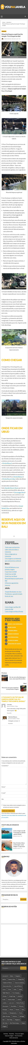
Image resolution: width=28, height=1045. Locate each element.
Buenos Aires (11, 979)
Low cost (11, 1003)
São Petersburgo (14, 1023)
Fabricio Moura (7, 38)
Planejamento (13, 1013)
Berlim (4, 979)
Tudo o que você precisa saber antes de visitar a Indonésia (12, 549)
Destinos (5, 1033)
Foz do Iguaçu (16, 992)
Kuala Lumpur (11, 999)
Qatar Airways (6, 1016)
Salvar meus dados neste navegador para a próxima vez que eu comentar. (14, 806)
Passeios (4, 1013)
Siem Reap (9, 1019)
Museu (11, 1009)
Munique (4, 1009)
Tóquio (23, 1023)
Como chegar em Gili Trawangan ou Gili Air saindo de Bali (19, 832)
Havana (4, 996)
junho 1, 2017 (16, 38)
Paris (23, 1009)
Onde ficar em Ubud (11, 576)
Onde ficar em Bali (10, 574)
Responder (9, 713)
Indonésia (4, 31)
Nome (4, 787)
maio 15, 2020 (17, 848)
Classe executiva (6, 986)
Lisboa (19, 999)
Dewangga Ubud (19, 492)
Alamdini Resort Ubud (11, 488)
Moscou (21, 1006)
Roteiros (15, 1016)
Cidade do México (7, 982)
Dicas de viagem (19, 1033)
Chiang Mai (21, 979)
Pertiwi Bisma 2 (7, 463)
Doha (14, 989)
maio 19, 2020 (17, 836)
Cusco (4, 989)
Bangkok (17, 976)
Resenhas (11, 1033)
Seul (3, 1019)
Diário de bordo (13, 1037)
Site (3, 799)
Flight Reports (6, 992)
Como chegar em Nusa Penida (14, 611)
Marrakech (5, 1006)
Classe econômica (19, 982)
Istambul (19, 996)
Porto (20, 1013)
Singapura (17, 1019)
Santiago (21, 1016)
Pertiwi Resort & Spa (9, 479)
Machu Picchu (20, 1003)
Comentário (5, 765)
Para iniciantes (18, 1035)
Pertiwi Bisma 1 (18, 477)
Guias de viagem (9, 1035)
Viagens (4, 1026)
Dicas (9, 989)
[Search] (25, 16)
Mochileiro (14, 1006)
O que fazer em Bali (11, 572)
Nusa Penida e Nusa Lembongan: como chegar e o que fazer (19, 844)
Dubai (20, 989)
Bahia (11, 976)
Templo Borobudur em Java (13, 592)
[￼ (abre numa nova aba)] (14, 628)
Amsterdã (5, 976)
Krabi (3, 999)
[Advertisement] (14, 741)
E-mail (4, 793)
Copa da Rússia (18, 986)
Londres (4, 1003)
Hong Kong (12, 996)
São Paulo (5, 1023)
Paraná (17, 1009)
